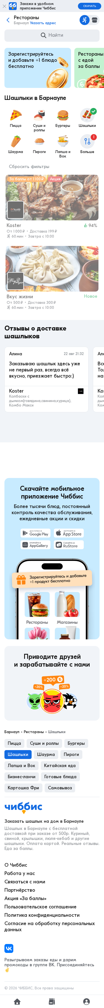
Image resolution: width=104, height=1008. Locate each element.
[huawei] (35, 544)
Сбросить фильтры (29, 166)
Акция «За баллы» (25, 898)
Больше (87, 144)
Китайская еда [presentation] (60, 765)
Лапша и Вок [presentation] (21, 765)
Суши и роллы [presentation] (44, 743)
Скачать (89, 6)
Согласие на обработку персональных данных (49, 927)
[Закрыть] (4, 6)
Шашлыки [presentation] (18, 754)
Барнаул (11, 732)
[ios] (69, 533)
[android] (35, 533)
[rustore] (69, 544)
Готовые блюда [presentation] (60, 776)
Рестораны (34, 732)
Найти (56, 35)
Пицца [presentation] (14, 743)
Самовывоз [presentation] (60, 787)
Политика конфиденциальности (42, 915)
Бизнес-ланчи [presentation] (21, 776)
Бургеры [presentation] (76, 743)
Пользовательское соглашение (40, 907)
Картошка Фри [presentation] (23, 787)
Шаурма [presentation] (46, 754)
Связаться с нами (24, 882)
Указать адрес (43, 23)
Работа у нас (19, 873)
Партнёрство (19, 890)
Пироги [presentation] (71, 754)
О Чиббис (15, 865)
